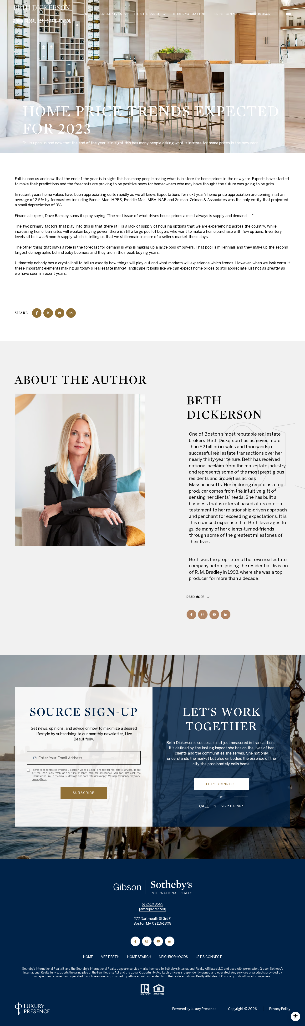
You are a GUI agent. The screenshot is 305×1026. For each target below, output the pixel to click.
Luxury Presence (203, 1009)
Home (88, 957)
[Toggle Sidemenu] (288, 14)
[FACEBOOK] (191, 614)
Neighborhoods (173, 957)
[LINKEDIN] (225, 614)
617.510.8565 (260, 14)
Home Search (139, 957)
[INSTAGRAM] (203, 614)
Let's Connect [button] (209, 957)
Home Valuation (189, 14)
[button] (221, 784)
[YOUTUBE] (214, 614)
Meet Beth (110, 957)
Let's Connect (228, 14)
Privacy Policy (39, 779)
